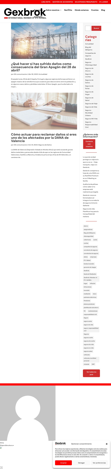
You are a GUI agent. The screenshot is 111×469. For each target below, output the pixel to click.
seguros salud (88, 351)
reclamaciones (92, 311)
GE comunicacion (20, 74)
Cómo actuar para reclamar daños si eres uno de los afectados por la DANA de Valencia (44, 137)
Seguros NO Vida (91, 119)
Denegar (81, 463)
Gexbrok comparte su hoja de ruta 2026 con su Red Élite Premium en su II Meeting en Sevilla (91, 176)
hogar (85, 283)
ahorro (86, 226)
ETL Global (87, 260)
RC (85, 311)
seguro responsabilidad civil (91, 329)
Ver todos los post (91, 373)
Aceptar (63, 463)
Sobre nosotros (52, 10)
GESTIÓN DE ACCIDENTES (62, 2)
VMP (93, 364)
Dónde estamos (82, 10)
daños (86, 257)
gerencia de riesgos (90, 267)
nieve (94, 294)
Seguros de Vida (91, 107)
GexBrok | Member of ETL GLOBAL (90, 279)
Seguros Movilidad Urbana (88, 112)
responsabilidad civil (90, 314)
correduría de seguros (91, 250)
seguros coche (88, 337)
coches (86, 243)
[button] (107, 444)
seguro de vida (88, 325)
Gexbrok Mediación (90, 274)
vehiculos (87, 355)
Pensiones (87, 301)
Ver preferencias (99, 463)
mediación (87, 294)
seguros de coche (89, 341)
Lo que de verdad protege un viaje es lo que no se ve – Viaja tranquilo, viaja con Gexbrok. (91, 162)
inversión (86, 290)
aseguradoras (88, 229)
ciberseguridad (88, 236)
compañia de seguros (90, 247)
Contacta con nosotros (89, 144)
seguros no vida (89, 348)
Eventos (95, 10)
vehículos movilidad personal (90, 359)
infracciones (87, 287)
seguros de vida (89, 344)
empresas (93, 257)
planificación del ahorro (91, 307)
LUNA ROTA (45, 2)
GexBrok (88, 59)
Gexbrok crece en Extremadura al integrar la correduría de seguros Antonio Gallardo (91, 200)
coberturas (87, 240)
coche (95, 240)
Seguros (37, 10)
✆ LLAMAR (103, 2)
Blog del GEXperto (89, 233)
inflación (92, 283)
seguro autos (88, 321)
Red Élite (68, 10)
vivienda (86, 364)
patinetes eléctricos (90, 297)
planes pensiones (89, 304)
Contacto (38, 17)
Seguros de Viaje (91, 104)
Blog (103, 10)
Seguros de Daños (45, 145)
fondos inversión (89, 264)
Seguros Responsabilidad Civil (91, 124)
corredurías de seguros (91, 253)
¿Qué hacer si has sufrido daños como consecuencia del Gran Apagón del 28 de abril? (43, 67)
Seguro (86, 318)
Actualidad (43, 74)
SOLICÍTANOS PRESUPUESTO (86, 2)
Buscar (96, 28)
